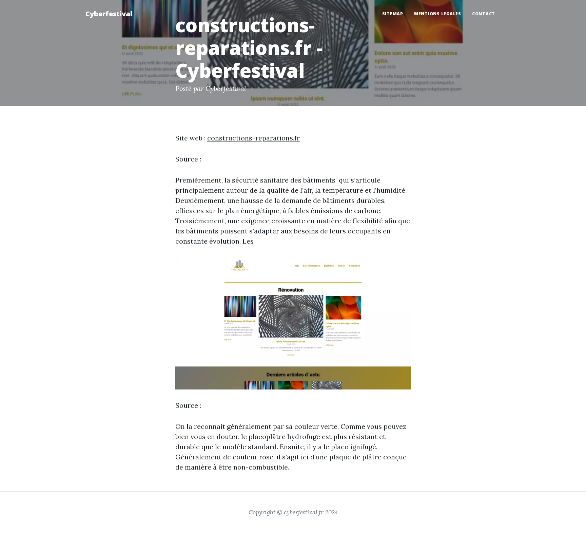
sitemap (392, 14)
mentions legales (437, 14)
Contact (483, 14)
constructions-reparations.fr (253, 138)
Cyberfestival (108, 13)
